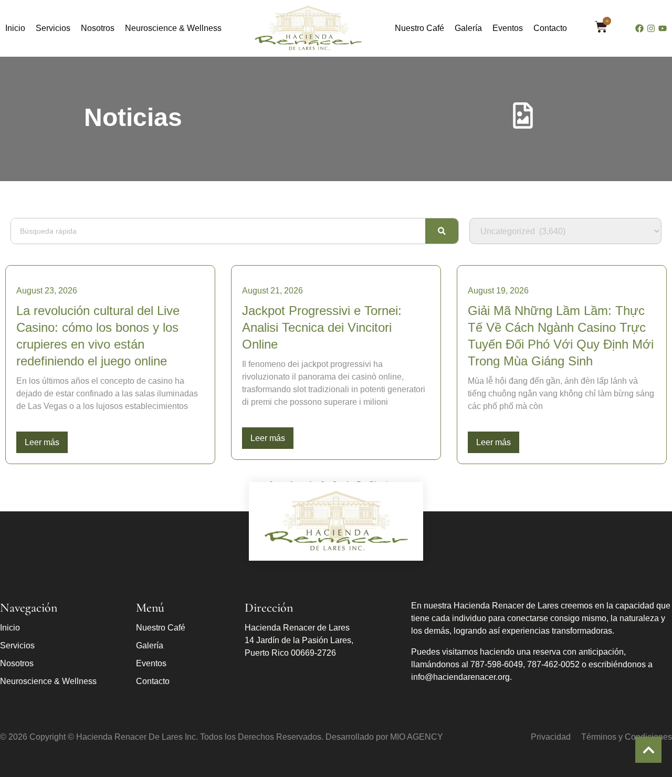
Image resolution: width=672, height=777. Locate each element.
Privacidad (551, 736)
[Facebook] (639, 28)
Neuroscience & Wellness (173, 28)
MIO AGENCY (416, 736)
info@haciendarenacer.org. (461, 677)
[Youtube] (662, 28)
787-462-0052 (553, 664)
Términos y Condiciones (626, 736)
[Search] (441, 231)
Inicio (15, 28)
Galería (468, 28)
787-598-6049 (496, 664)
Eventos (507, 28)
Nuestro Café (419, 28)
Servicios (53, 28)
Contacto (550, 28)
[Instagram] (651, 28)
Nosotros (97, 28)
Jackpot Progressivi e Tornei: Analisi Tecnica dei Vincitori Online (322, 327)
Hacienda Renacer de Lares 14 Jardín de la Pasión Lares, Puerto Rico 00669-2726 (299, 640)
